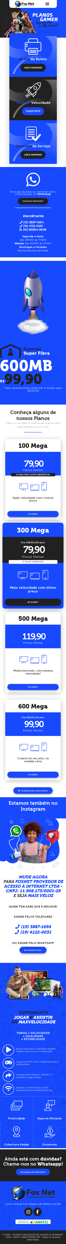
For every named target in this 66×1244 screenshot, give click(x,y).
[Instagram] (28, 1212)
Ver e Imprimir (33, 67)
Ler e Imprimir (33, 154)
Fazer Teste (33, 111)
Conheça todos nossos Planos (34, 791)
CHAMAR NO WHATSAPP (33, 1172)
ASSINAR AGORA (34, 950)
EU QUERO (33, 514)
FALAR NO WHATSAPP (33, 201)
